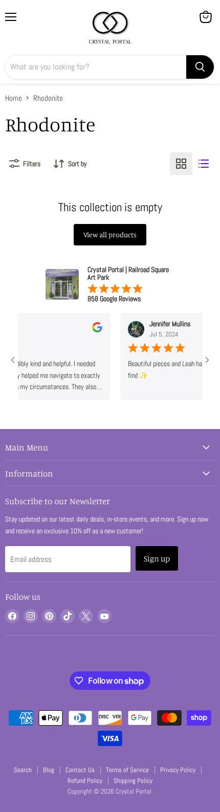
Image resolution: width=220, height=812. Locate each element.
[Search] (200, 67)
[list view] (203, 163)
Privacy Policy (177, 769)
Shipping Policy (133, 780)
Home (13, 98)
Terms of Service (127, 769)
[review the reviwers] (92, 329)
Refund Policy (85, 780)
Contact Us (80, 769)
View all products (110, 234)
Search (23, 769)
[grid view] (181, 163)
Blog (48, 769)
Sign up (157, 558)
